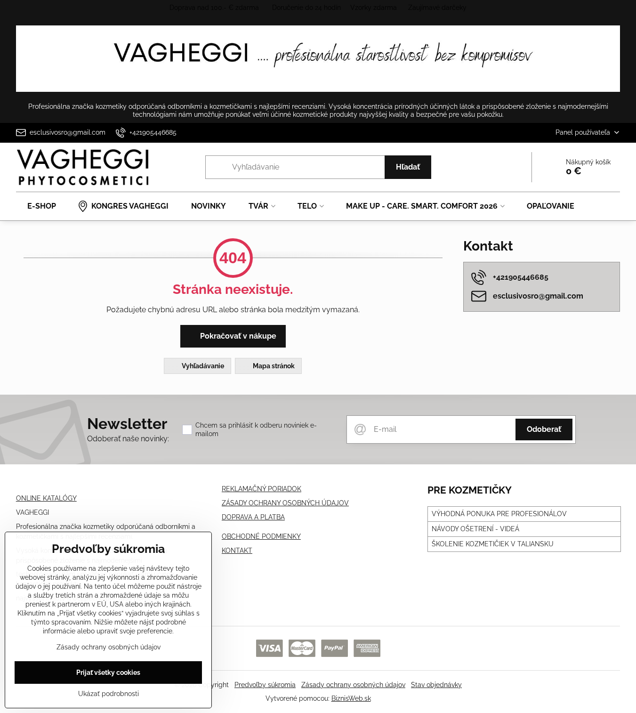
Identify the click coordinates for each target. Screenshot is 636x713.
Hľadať (408, 166)
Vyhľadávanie (202, 366)
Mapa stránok (273, 366)
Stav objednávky (436, 685)
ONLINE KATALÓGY (46, 498)
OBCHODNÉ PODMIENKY (261, 536)
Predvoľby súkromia (265, 685)
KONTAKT (237, 550)
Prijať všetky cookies (108, 672)
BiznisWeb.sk (351, 698)
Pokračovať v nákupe (237, 336)
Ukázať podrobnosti (108, 693)
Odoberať (544, 429)
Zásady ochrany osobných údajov (353, 685)
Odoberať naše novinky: (128, 438)
